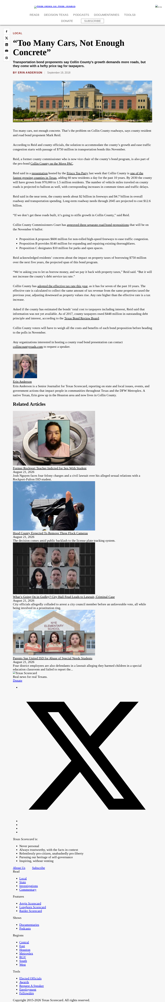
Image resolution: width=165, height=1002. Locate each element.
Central (24, 942)
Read (34, 14)
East (22, 946)
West (22, 964)
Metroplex (26, 953)
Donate (67, 21)
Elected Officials (30, 978)
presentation (40, 173)
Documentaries (106, 14)
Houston (24, 949)
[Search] (158, 6)
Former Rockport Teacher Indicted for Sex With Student (50, 468)
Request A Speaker (31, 985)
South (23, 961)
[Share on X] (6, 38)
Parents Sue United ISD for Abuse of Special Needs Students (52, 658)
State (22, 882)
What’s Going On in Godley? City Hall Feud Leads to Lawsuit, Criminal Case (64, 597)
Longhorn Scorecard (32, 907)
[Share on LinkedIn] (6, 44)
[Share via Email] (6, 51)
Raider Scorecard (30, 911)
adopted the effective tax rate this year (62, 286)
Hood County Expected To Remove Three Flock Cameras (50, 533)
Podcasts (81, 14)
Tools (129, 14)
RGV (22, 957)
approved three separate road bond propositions (98, 224)
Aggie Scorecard (30, 903)
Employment (27, 989)
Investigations (28, 886)
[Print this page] (6, 58)
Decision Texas (56, 14)
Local (17, 33)
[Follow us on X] (85, 821)
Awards (24, 982)
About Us (19, 867)
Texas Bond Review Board (81, 318)
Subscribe (92, 21)
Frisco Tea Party (77, 173)
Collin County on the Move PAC (51, 163)
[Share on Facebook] (6, 31)
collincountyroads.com (28, 346)
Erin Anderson (30, 72)
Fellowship (26, 993)
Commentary (27, 889)
